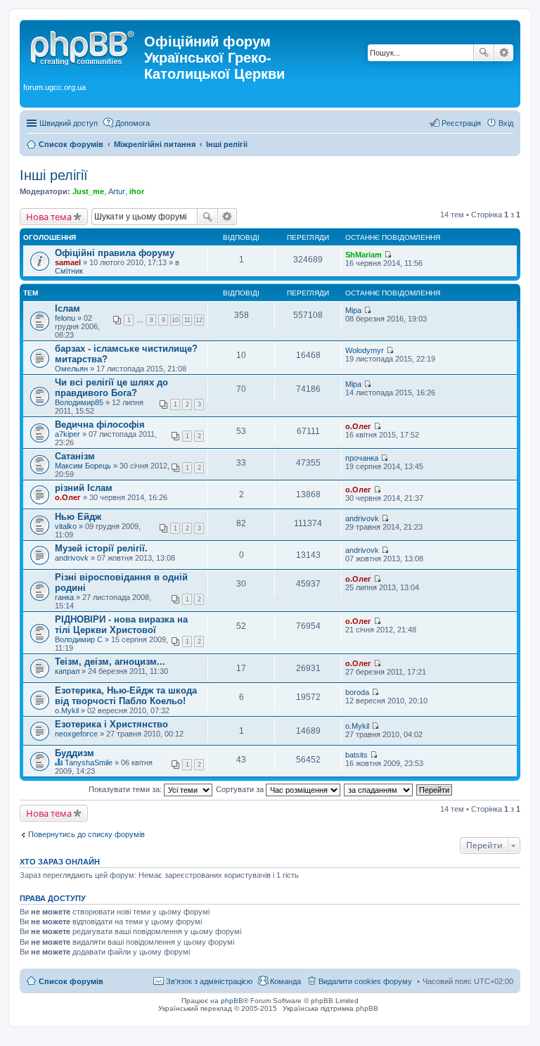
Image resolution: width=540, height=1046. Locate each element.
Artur (116, 191)
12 (198, 320)
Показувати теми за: (126, 789)
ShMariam (363, 254)
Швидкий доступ (68, 123)
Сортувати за (241, 789)
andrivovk (362, 518)
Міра (353, 310)
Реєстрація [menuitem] (461, 123)
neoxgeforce (76, 733)
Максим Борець (83, 465)
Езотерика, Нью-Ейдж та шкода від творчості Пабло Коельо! (126, 695)
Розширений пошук (503, 52)
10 (175, 320)
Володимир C (79, 639)
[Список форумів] (83, 45)
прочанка (361, 458)
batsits (356, 755)
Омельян (71, 368)
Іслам (67, 308)
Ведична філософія (100, 424)
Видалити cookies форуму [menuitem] (365, 981)
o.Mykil (67, 710)
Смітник (69, 271)
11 (187, 320)
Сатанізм (75, 456)
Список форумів (71, 981)
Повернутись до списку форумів (86, 834)
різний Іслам (83, 488)
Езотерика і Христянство (111, 724)
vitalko (66, 526)
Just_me (88, 191)
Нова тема (49, 216)
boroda (357, 692)
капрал (67, 671)
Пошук (483, 52)
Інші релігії (54, 175)
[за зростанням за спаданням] (379, 789)
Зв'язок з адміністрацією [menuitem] (209, 981)
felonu (65, 318)
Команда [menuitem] (285, 981)
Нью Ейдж (78, 516)
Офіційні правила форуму (114, 253)
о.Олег (358, 426)
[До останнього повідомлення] (388, 254)
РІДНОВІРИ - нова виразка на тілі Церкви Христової (121, 624)
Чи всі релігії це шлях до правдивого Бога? (111, 387)
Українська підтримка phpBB (330, 1008)
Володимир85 (79, 402)
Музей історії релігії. (101, 548)
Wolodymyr (364, 350)
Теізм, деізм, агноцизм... (110, 661)
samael (68, 262)
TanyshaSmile (88, 762)
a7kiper (67, 434)
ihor (136, 191)
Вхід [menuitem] (506, 123)
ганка (64, 597)
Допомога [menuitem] (132, 123)
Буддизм (74, 753)
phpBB (232, 1000)
